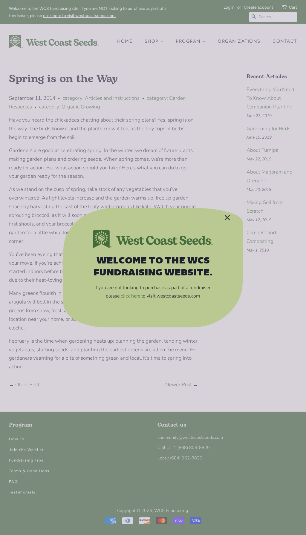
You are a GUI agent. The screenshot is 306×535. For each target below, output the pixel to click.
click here (130, 296)
